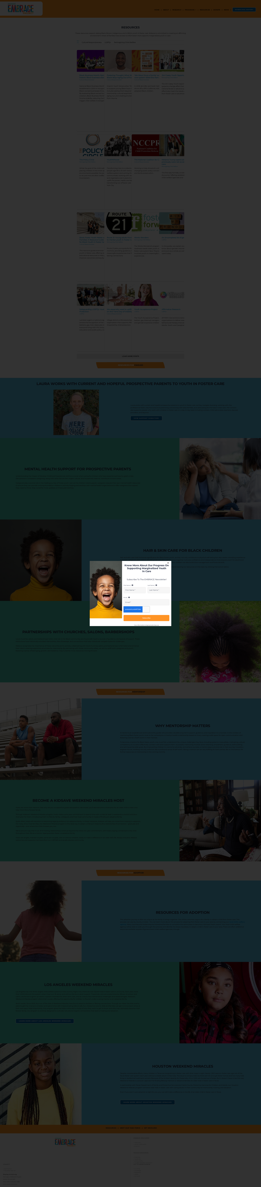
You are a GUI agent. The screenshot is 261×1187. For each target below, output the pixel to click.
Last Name (151, 585)
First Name (127, 585)
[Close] (168, 563)
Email (126, 597)
